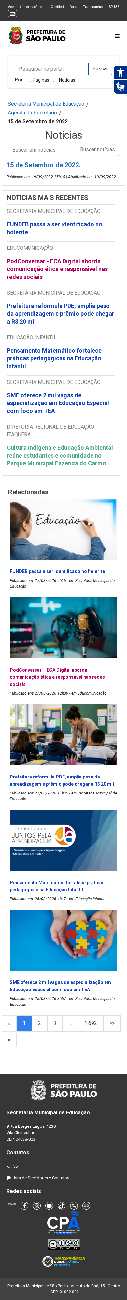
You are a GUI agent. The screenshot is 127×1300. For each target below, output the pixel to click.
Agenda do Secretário (32, 113)
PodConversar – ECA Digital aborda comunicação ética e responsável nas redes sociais (57, 677)
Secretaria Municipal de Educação (46, 104)
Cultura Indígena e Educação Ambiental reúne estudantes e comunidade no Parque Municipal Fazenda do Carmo (60, 455)
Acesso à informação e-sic (27, 6)
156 (14, 1166)
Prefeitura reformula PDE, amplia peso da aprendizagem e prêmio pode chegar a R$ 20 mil (60, 313)
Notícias (67, 80)
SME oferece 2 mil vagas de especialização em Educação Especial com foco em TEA (58, 403)
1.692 (90, 1023)
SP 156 (114, 6)
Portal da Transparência (87, 6)
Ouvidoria (58, 6)
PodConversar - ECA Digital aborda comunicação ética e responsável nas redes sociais (57, 269)
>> (112, 1023)
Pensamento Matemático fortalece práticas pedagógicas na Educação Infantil (54, 358)
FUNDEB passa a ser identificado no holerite (54, 228)
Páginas (41, 80)
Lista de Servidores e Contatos (40, 1177)
